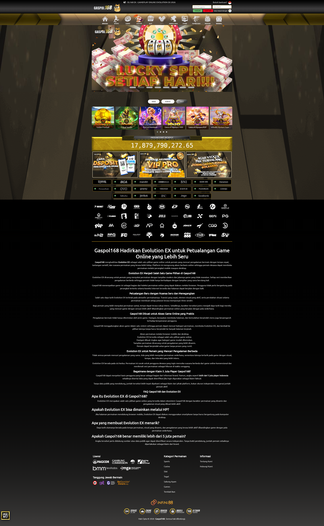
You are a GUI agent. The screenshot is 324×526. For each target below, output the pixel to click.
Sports (167, 461)
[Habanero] (175, 225)
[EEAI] (213, 216)
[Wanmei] (187, 206)
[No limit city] (137, 235)
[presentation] (98, 58)
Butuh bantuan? (220, 2)
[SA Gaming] (175, 216)
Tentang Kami (206, 461)
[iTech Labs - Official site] (133, 463)
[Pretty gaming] (99, 216)
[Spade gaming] (162, 225)
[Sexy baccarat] (200, 206)
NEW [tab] (154, 101)
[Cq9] (213, 225)
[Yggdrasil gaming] (149, 235)
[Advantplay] (149, 225)
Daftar (208, 10)
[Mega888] (187, 235)
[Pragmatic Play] (149, 206)
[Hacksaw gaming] (175, 235)
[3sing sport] (137, 206)
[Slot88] (99, 235)
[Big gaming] (124, 216)
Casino (167, 466)
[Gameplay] (225, 206)
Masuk (198, 10)
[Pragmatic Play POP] (99, 225)
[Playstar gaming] (200, 225)
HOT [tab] (182, 101)
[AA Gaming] (111, 225)
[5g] (137, 225)
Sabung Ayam (170, 481)
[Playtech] (175, 206)
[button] (133, 87)
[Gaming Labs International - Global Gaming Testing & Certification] (145, 463)
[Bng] (225, 225)
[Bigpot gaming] (149, 216)
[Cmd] (111, 206)
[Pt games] (124, 225)
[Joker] (187, 225)
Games (167, 486)
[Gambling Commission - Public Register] (121, 463)
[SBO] (99, 206)
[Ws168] (213, 235)
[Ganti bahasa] (229, 2)
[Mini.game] (111, 216)
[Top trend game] (137, 216)
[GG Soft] (162, 206)
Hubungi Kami (206, 466)
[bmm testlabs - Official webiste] (106, 469)
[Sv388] (225, 235)
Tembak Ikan (169, 491)
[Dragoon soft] (162, 235)
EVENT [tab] (168, 101)
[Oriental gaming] (187, 216)
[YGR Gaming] (200, 235)
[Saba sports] (124, 206)
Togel (166, 476)
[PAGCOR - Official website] (102, 463)
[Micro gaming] (213, 206)
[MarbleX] (200, 216)
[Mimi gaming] (111, 235)
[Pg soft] (225, 216)
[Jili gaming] (162, 216)
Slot (165, 471)
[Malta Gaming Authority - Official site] (131, 469)
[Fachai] (124, 235)
